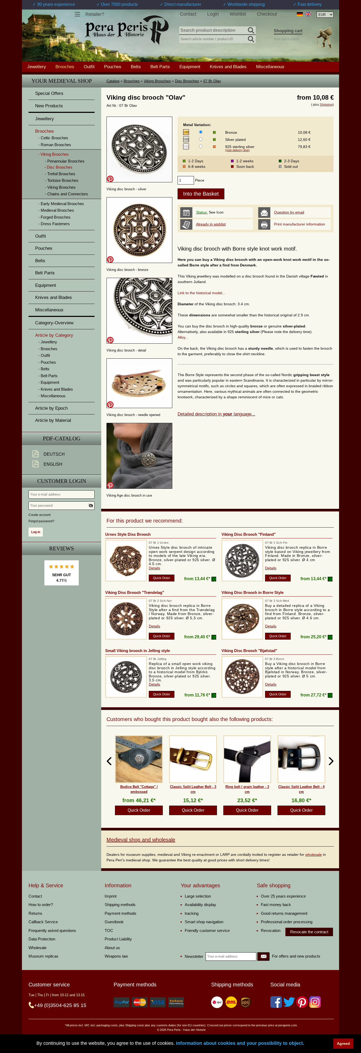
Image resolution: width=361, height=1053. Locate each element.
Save (110, 179)
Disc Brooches (187, 81)
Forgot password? (41, 521)
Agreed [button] (343, 1043)
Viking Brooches (157, 81)
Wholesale (38, 947)
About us (112, 947)
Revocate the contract (309, 932)
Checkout (267, 14)
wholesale (313, 854)
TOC (109, 930)
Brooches (132, 81)
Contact (188, 14)
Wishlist (238, 14)
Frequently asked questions (52, 930)
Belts (136, 66)
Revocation (270, 930)
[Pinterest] (302, 1002)
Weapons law (116, 956)
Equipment (189, 66)
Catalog (113, 81)
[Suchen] (250, 29)
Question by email (289, 212)
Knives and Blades (228, 66)
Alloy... (183, 337)
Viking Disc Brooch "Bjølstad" (249, 650)
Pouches (112, 66)
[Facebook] (276, 1002)
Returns (35, 913)
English (53, 464)
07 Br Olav (212, 81)
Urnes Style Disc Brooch (128, 534)
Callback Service (43, 922)
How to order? (41, 904)
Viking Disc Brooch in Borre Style (252, 592)
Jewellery (36, 66)
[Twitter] (289, 1002)
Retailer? (94, 14)
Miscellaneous (270, 66)
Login (213, 14)
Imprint (111, 896)
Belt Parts (160, 66)
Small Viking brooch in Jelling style (137, 650)
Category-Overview (54, 322)
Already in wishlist (211, 224)
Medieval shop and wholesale (141, 840)
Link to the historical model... (201, 293)
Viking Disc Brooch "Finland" (248, 534)
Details (154, 568)
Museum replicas (43, 956)
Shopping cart (288, 31)
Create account (39, 515)
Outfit (89, 66)
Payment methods (120, 913)
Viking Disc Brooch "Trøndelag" (134, 592)
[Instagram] (315, 1002)
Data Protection (42, 939)
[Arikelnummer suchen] (250, 38)
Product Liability (118, 939)
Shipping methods (120, 904)
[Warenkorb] (324, 38)
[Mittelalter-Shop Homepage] (127, 30)
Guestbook (114, 922)
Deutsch (54, 454)
